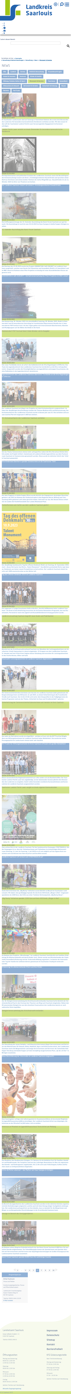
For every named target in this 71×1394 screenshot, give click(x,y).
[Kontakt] (4, 31)
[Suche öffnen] (62, 4)
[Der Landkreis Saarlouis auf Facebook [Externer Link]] (4, 23)
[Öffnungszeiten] (4, 28)
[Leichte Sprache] (4, 33)
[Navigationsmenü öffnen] (67, 4)
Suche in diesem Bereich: (7, 39)
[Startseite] (26, 20)
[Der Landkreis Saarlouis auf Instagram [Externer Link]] (4, 26)
